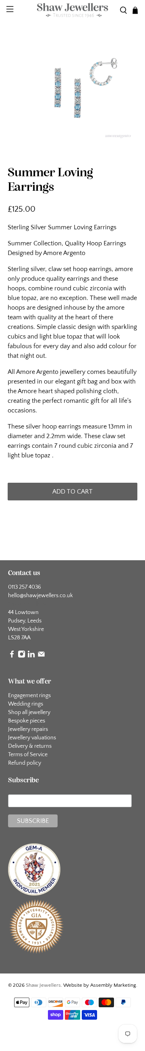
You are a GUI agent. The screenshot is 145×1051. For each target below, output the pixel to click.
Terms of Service (28, 754)
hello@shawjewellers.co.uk (40, 595)
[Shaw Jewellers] (72, 10)
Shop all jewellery (29, 712)
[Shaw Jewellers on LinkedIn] (31, 656)
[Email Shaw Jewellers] (41, 656)
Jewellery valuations (32, 738)
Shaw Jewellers (43, 985)
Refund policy (24, 763)
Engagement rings (29, 695)
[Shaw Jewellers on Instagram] (21, 656)
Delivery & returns (30, 746)
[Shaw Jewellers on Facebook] (12, 656)
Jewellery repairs (28, 729)
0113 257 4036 (24, 587)
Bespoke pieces (26, 721)
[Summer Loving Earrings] (72, 93)
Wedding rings (25, 704)
